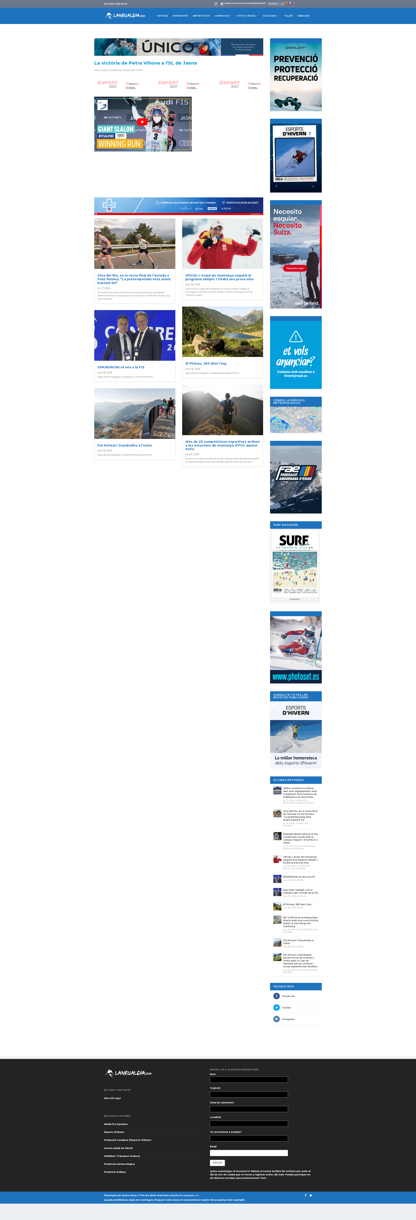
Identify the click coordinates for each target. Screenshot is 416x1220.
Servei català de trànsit (118, 1148)
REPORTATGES (201, 15)
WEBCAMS (304, 15)
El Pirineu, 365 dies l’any (206, 363)
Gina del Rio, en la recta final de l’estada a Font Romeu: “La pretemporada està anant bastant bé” (134, 279)
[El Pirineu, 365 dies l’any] (277, 906)
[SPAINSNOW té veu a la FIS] (277, 879)
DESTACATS (301, 800)
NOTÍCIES (162, 15)
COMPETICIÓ (222, 15)
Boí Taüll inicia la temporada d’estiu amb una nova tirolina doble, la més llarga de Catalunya (300, 922)
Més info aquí (112, 1098)
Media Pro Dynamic (116, 1124)
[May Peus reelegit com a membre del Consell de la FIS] (277, 892)
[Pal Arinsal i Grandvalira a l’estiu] (277, 942)
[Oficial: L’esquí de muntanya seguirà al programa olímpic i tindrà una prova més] (277, 859)
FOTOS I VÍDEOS (246, 15)
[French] (289, 3)
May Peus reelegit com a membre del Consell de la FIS (300, 891)
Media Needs (129, 1195)
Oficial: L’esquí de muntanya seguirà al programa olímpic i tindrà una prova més (219, 277)
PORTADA (298, 848)
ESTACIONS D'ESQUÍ (293, 803)
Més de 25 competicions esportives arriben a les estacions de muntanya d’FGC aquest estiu (222, 445)
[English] (293, 3)
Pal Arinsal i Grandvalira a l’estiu (125, 445)
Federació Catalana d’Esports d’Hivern (127, 1140)
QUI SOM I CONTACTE (115, 4)
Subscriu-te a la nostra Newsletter (245, 3)
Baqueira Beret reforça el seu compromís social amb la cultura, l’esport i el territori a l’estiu (300, 838)
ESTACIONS (269, 15)
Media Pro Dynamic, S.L (185, 1195)
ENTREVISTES (180, 15)
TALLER (288, 15)
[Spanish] (286, 3)
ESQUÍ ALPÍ (129, 70)
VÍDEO (139, 70)
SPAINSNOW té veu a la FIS (121, 367)
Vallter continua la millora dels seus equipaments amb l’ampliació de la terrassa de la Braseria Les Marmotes (300, 793)
